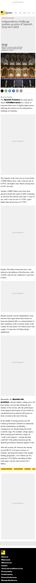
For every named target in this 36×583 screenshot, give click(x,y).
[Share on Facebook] (13, 90)
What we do (5, 560)
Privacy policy (6, 571)
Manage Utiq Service (9, 580)
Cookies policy (7, 574)
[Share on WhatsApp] (5, 90)
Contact (4, 565)
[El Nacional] (3, 13)
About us (4, 557)
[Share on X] (2, 90)
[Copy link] (21, 90)
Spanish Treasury (6, 469)
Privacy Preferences (9, 577)
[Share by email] (17, 90)
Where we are (6, 563)
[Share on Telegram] (9, 90)
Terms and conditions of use (12, 568)
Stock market (18, 469)
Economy (27, 469)
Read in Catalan (6, 97)
